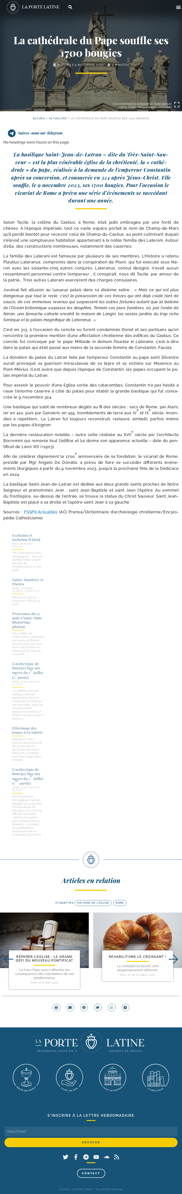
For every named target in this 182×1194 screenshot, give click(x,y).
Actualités (58, 118)
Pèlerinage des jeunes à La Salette (27, 730)
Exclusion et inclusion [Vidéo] (26, 537)
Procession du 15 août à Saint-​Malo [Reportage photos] (27, 620)
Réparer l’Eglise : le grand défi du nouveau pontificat (44, 959)
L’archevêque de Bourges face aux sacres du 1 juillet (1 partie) (27, 776)
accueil (39, 118)
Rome (120, 902)
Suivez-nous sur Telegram (40, 132)
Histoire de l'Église (93, 902)
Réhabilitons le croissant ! (137, 957)
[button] (178, 7)
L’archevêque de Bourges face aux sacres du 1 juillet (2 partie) (27, 670)
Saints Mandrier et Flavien (27, 581)
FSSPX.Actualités (40, 512)
